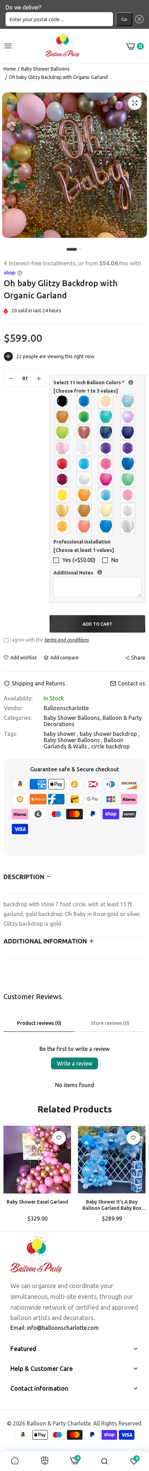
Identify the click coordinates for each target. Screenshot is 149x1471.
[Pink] (128, 495)
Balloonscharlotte (66, 708)
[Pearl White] (84, 448)
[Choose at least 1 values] (83, 550)
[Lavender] (128, 417)
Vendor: (13, 708)
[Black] (62, 401)
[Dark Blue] (106, 526)
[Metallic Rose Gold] (84, 432)
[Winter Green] (128, 479)
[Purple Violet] (106, 448)
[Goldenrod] (62, 526)
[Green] (84, 417)
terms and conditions (66, 640)
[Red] (62, 464)
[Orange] (84, 495)
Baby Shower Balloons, (73, 718)
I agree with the (49, 640)
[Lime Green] (62, 432)
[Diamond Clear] (128, 511)
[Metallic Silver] (128, 526)
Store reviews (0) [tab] (110, 1023)
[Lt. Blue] (106, 495)
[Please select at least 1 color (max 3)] (130, 382)
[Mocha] (84, 511)
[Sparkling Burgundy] (62, 479)
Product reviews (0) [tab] (39, 1023)
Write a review (74, 1063)
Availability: (18, 698)
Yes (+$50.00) (78, 560)
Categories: (18, 718)
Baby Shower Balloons (45, 69)
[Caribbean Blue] (128, 401)
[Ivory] (106, 511)
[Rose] (106, 464)
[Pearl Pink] (62, 448)
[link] (59, 1138)
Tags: (10, 734)
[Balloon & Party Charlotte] (62, 46)
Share (138, 657)
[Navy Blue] (128, 432)
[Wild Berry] (106, 479)
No (115, 560)
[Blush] (106, 401)
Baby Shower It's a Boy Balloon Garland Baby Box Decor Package (111, 1205)
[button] (137, 19)
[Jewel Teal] (106, 417)
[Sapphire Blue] (128, 464)
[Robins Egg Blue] (84, 464)
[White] (84, 479)
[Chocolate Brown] (62, 417)
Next (137, 1175)
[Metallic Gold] (62, 511)
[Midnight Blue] (106, 432)
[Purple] (128, 448)
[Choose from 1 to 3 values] (85, 391)
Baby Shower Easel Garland (37, 1202)
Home (9, 69)
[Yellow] (62, 495)
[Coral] (84, 526)
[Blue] (84, 401)
